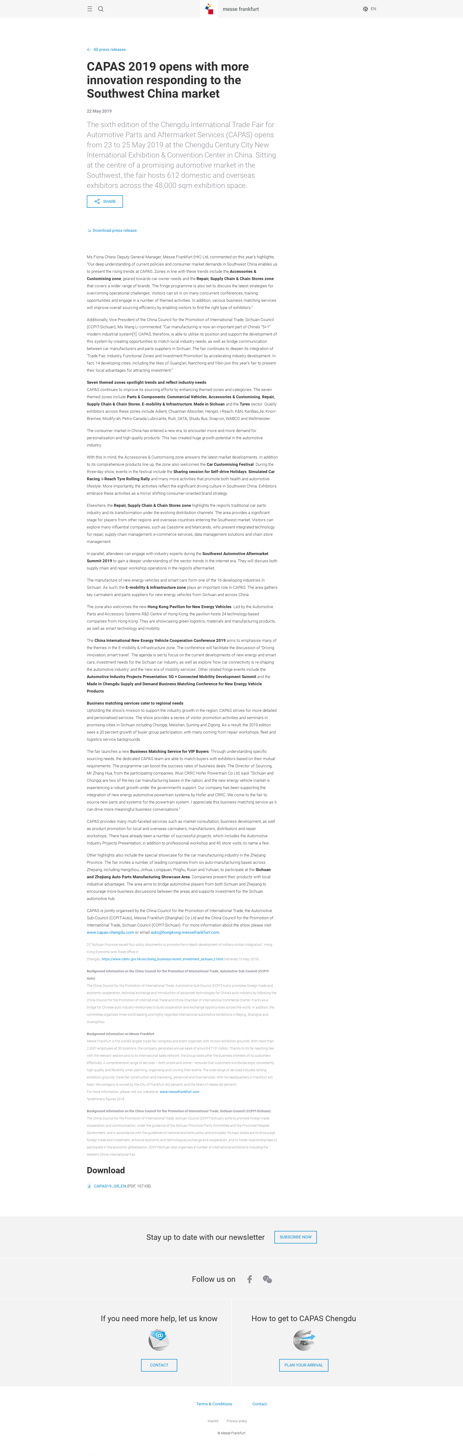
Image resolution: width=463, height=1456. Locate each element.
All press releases (110, 49)
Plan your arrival (304, 1365)
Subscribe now (296, 1237)
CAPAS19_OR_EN (110, 1186)
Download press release (115, 230)
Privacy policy (237, 1421)
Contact (259, 1404)
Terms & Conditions (214, 1404)
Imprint (213, 1421)
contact (159, 1365)
